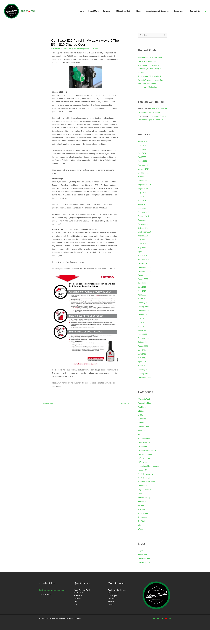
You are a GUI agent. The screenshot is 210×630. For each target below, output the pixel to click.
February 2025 (143, 212)
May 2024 (142, 248)
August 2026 (143, 141)
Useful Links (78, 596)
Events (140, 435)
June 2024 (142, 244)
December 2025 (144, 173)
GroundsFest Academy (147, 450)
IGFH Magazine (144, 458)
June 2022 (142, 322)
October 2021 (143, 342)
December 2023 (144, 267)
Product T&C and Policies (82, 590)
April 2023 (142, 295)
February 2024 (143, 259)
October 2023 (143, 275)
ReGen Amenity (144, 497)
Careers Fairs (143, 427)
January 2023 (143, 307)
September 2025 (144, 185)
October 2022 (143, 314)
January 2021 (143, 374)
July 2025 (142, 192)
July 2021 (142, 350)
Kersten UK (142, 470)
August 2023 (143, 279)
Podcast (141, 494)
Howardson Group (145, 454)
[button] (205, 11)
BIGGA (141, 411)
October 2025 (143, 181)
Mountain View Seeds (146, 482)
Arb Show (142, 407)
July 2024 (142, 240)
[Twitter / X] (27, 11)
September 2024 (144, 232)
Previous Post (46, 404)
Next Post (126, 404)
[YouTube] (29, 11)
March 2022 (142, 334)
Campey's (142, 419)
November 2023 (144, 271)
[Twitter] (158, 618)
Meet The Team (144, 478)
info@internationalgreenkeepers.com (52, 590)
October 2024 (143, 228)
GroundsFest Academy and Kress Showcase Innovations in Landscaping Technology (151, 83)
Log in (140, 551)
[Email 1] (34, 11)
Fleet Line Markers (145, 438)
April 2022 (142, 330)
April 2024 (142, 252)
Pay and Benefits (144, 490)
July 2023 (142, 283)
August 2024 (143, 236)
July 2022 (142, 318)
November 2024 (144, 224)
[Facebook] (22, 11)
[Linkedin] (32, 11)
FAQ (75, 604)
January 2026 (143, 169)
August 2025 (143, 189)
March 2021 (142, 366)
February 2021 (143, 370)
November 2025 (144, 177)
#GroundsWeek (144, 399)
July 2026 (142, 145)
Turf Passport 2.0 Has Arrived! (149, 76)
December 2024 (144, 220)
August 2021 (143, 346)
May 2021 (142, 358)
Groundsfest (142, 446)
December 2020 (144, 377)
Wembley (141, 529)
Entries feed (142, 555)
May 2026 (142, 153)
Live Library (112, 598)
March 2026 (142, 161)
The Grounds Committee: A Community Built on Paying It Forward (149, 68)
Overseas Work (144, 486)
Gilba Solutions (144, 442)
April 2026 (142, 157)
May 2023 (142, 291)
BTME (140, 415)
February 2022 (143, 338)
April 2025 (142, 204)
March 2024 (142, 255)
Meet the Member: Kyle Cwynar (150, 57)
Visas (140, 525)
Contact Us (77, 598)
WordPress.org (144, 562)
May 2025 (142, 200)
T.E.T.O (141, 505)
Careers (141, 423)
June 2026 (142, 149)
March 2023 (142, 299)
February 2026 (143, 165)
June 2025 (142, 196)
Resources (142, 501)
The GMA (141, 509)
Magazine (111, 601)
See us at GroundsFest (147, 61)
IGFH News (65, 49)
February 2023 (143, 303)
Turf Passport (143, 513)
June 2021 (142, 354)
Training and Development (117, 590)
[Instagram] (24, 11)
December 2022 (144, 311)
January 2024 (143, 263)
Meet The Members (145, 474)
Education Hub (123, 11)
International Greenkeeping (148, 466)
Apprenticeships (144, 403)
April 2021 (142, 362)
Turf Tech (141, 521)
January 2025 (143, 216)
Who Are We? (78, 593)
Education (56, 49)
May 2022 (142, 326)
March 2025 (142, 208)
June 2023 (142, 287)
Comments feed (144, 558)
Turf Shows (142, 517)
